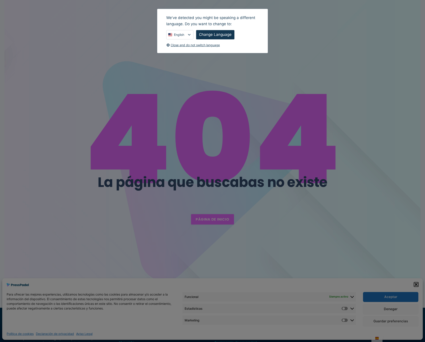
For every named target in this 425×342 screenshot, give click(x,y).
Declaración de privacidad (55, 334)
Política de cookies (20, 334)
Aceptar (390, 297)
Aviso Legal (84, 334)
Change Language (215, 34)
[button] (416, 284)
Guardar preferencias (390, 321)
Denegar (391, 309)
